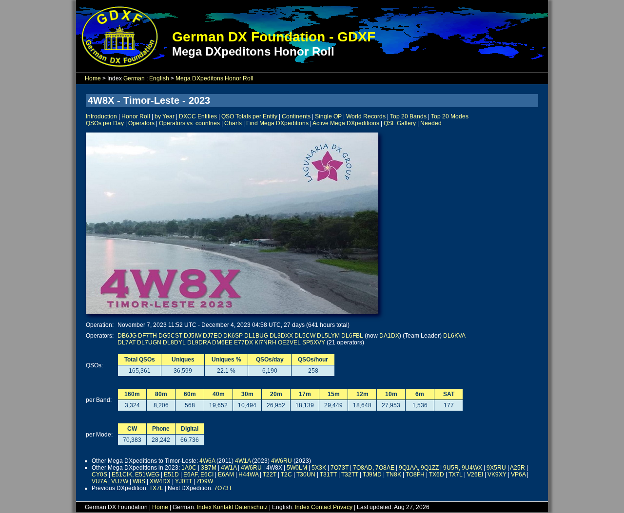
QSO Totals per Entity (249, 116)
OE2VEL (289, 342)
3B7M (208, 467)
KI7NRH (265, 342)
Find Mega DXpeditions (277, 123)
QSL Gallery (400, 123)
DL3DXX (281, 335)
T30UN (305, 474)
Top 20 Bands (408, 116)
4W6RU (281, 460)
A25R (517, 467)
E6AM (226, 474)
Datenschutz (251, 507)
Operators (141, 123)
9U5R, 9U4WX (462, 467)
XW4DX (160, 481)
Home (93, 78)
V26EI (475, 474)
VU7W (119, 481)
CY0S (99, 474)
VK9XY (497, 474)
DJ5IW (192, 335)
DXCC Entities (198, 116)
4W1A (243, 460)
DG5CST (170, 335)
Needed (431, 123)
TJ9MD (372, 474)
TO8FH (415, 474)
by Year (165, 116)
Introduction (101, 116)
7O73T (340, 467)
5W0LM (297, 467)
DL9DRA (199, 342)
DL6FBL (352, 335)
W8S (139, 481)
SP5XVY (313, 342)
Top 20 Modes (449, 116)
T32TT (349, 474)
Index (204, 507)
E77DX (243, 342)
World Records (366, 116)
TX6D (436, 474)
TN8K (393, 474)
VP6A (518, 474)
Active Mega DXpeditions (345, 123)
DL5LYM (328, 335)
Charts (233, 123)
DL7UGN (149, 342)
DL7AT (126, 342)
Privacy (342, 507)
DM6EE (222, 342)
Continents (296, 116)
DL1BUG (256, 335)
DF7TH (147, 335)
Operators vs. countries (189, 123)
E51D (171, 474)
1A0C (188, 467)
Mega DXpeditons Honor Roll (215, 78)
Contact (321, 507)
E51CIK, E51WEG (135, 474)
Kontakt (223, 507)
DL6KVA (454, 335)
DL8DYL (174, 342)
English (159, 78)
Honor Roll (135, 116)
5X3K (319, 467)
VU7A (99, 481)
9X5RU (496, 467)
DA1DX (389, 335)
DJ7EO (212, 335)
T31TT (328, 474)
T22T (269, 474)
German (134, 78)
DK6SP (233, 335)
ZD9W (204, 481)
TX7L (455, 474)
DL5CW (304, 335)
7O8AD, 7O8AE (373, 467)
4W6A (207, 460)
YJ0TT (183, 481)
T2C (286, 474)
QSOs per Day (105, 123)
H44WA (248, 474)
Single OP (328, 116)
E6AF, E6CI (198, 474)
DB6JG (126, 335)
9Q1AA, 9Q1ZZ (419, 467)
